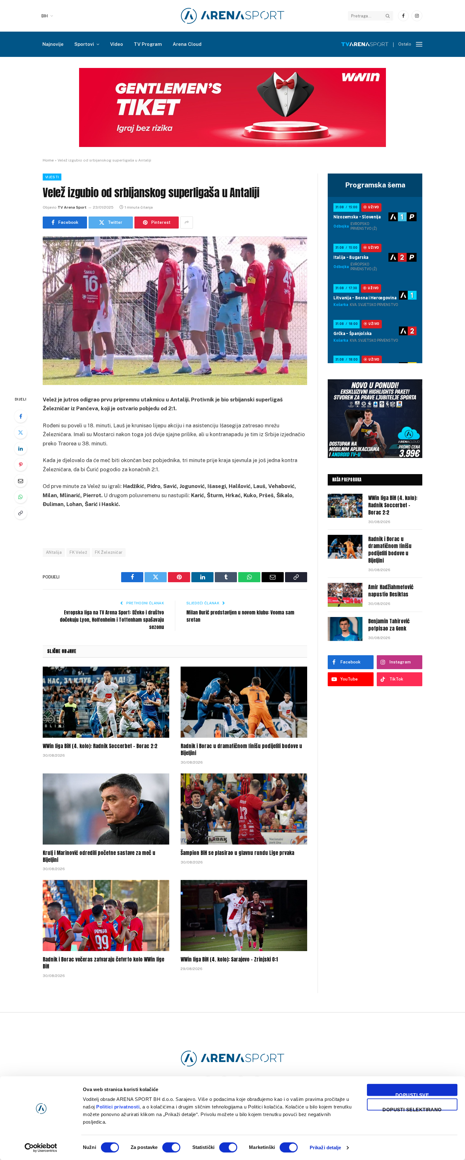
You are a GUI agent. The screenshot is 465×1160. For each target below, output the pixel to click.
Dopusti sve (412, 1094)
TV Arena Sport (72, 207)
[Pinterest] (20, 464)
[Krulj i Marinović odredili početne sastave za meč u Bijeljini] (106, 809)
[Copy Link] (20, 513)
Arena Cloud (187, 44)
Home (48, 160)
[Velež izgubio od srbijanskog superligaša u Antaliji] (175, 310)
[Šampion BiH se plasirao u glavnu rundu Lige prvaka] (244, 809)
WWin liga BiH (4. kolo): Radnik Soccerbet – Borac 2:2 (100, 746)
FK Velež (78, 552)
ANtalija (54, 552)
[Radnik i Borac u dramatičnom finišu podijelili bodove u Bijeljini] (244, 702)
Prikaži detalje (325, 1147)
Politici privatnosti (118, 1106)
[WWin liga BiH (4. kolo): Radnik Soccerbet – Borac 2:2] (106, 702)
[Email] (20, 480)
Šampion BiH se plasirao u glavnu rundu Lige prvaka (237, 853)
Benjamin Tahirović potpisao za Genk (389, 625)
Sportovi (84, 44)
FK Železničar (108, 552)
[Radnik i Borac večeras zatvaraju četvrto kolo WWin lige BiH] (106, 915)
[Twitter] (20, 432)
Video (116, 44)
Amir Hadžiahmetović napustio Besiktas (390, 590)
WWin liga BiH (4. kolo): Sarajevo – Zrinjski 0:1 (229, 959)
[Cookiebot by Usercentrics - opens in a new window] (41, 1147)
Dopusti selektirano (412, 1108)
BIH (44, 16)
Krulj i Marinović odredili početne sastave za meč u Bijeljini (99, 857)
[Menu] (419, 44)
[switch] (171, 1147)
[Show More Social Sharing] (186, 223)
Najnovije (53, 44)
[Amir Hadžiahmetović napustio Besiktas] (345, 595)
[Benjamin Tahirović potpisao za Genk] (345, 629)
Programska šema (375, 185)
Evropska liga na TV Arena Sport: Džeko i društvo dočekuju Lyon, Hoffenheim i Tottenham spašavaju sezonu (112, 620)
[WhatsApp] (20, 497)
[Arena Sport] (232, 16)
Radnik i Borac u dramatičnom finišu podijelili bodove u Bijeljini (241, 750)
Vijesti (52, 177)
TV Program (148, 44)
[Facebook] (20, 416)
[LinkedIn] (20, 448)
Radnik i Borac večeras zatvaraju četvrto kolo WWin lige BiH (103, 963)
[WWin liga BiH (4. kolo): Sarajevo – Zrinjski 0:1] (244, 915)
